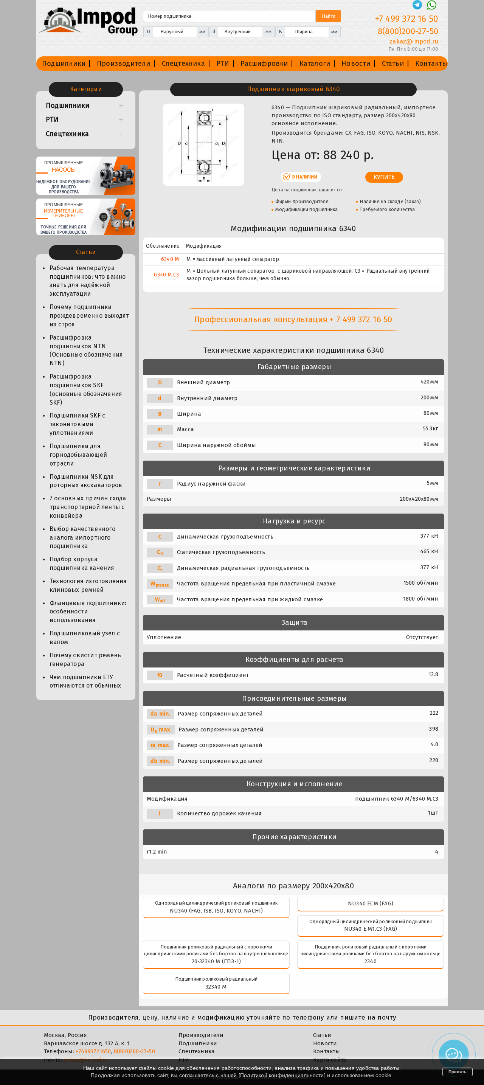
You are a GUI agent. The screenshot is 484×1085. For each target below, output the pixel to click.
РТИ (223, 63)
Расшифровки (264, 63)
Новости (355, 63)
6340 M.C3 (166, 275)
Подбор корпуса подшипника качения (82, 563)
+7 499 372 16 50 (406, 19)
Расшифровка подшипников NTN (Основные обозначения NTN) (86, 350)
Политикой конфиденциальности (282, 1075)
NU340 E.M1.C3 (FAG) (370, 928)
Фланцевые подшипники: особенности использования (88, 611)
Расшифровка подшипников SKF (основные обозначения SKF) (86, 389)
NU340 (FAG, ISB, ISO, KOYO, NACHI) (216, 910)
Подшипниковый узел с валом (85, 638)
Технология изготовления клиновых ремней (88, 585)
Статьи (393, 63)
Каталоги (314, 63)
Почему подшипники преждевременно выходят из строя (89, 315)
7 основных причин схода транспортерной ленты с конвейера (88, 507)
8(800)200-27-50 (408, 31)
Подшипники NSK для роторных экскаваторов (86, 481)
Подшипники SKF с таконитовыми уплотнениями (77, 424)
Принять (457, 1071)
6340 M (170, 259)
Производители (123, 63)
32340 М (216, 986)
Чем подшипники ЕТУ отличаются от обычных (85, 681)
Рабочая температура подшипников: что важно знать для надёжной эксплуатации (88, 281)
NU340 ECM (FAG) (370, 903)
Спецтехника (183, 63)
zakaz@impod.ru (413, 41)
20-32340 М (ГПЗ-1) (216, 961)
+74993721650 (93, 1051)
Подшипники (63, 63)
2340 (371, 961)
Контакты (431, 63)
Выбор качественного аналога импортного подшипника (82, 537)
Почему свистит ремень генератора (85, 659)
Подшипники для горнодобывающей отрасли (78, 454)
